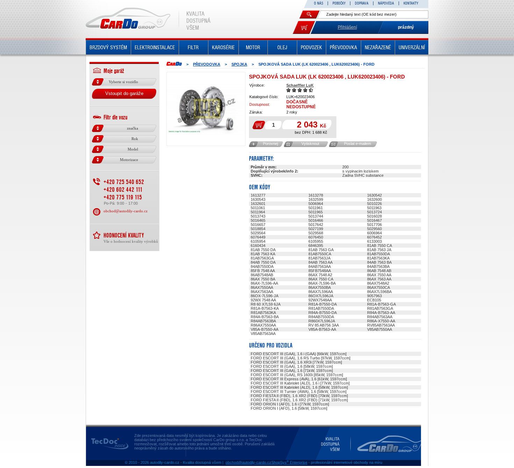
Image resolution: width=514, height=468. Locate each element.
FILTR (193, 47)
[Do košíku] (304, 27)
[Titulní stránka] (174, 64)
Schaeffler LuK (300, 85)
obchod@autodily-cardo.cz (125, 211)
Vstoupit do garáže (124, 93)
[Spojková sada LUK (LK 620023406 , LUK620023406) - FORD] (206, 109)
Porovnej (270, 143)
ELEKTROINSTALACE (155, 47)
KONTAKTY (411, 3)
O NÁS (318, 3)
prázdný (406, 27)
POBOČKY (339, 3)
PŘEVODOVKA (343, 47)
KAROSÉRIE (223, 47)
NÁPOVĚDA (386, 3)
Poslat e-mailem (357, 143)
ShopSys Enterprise (289, 462)
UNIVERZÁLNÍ (412, 47)
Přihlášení (347, 27)
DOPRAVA (362, 3)
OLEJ (282, 47)
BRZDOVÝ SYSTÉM (108, 47)
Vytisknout (310, 143)
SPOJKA (239, 64)
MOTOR (253, 47)
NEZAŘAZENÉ (378, 47)
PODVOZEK (311, 47)
